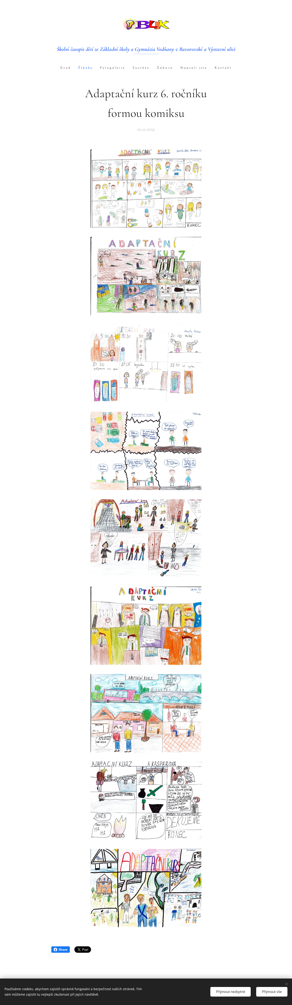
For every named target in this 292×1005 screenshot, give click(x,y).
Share (63, 949)
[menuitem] (67, 68)
